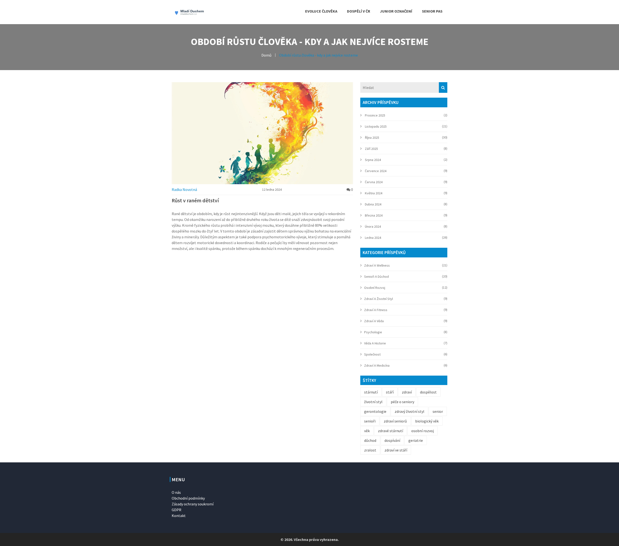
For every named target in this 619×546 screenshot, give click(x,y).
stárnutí (371, 392)
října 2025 (372, 137)
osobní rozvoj (422, 430)
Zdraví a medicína (377, 365)
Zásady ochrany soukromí (193, 504)
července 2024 (375, 171)
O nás (176, 492)
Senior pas (432, 11)
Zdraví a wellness (377, 265)
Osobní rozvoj (374, 287)
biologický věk (427, 421)
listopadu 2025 (376, 126)
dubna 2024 (373, 204)
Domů (266, 55)
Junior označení (396, 11)
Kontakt (179, 515)
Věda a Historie (375, 343)
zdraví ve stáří (395, 450)
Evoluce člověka (321, 11)
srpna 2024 (373, 160)
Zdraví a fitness (375, 310)
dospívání (392, 440)
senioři (370, 421)
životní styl (373, 401)
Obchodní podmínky (188, 498)
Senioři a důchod (376, 276)
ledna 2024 (373, 237)
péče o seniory (402, 401)
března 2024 (374, 215)
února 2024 (373, 226)
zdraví (407, 392)
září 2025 (371, 148)
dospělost (428, 392)
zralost (370, 450)
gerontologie (375, 411)
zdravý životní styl (409, 411)
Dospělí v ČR (358, 11)
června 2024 (374, 182)
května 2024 (373, 193)
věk (367, 430)
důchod (370, 440)
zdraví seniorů (395, 421)
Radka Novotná (184, 189)
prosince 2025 (375, 115)
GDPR (176, 509)
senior (438, 411)
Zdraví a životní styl (378, 299)
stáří (390, 392)
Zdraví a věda (374, 321)
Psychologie (373, 332)
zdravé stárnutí (390, 430)
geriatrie (415, 440)
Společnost (372, 354)
